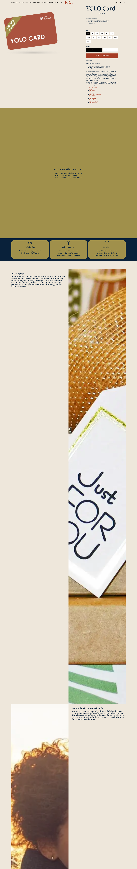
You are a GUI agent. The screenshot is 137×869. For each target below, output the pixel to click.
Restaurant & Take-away (95, 94)
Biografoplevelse (93, 102)
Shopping (91, 97)
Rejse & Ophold (92, 95)
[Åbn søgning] (117, 2)
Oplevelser (91, 93)
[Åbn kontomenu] (120, 2)
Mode (90, 91)
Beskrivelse (89, 60)
